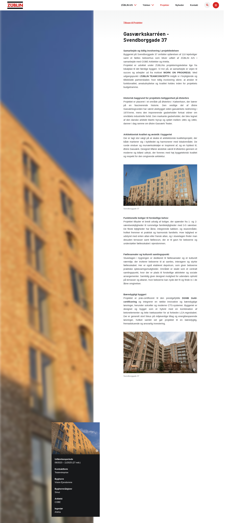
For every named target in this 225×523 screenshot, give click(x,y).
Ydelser (146, 5)
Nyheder (179, 5)
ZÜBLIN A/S (127, 5)
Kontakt (194, 5)
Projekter (164, 5)
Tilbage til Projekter (132, 23)
